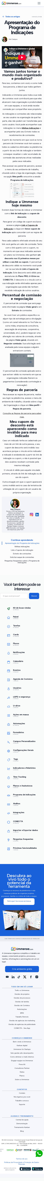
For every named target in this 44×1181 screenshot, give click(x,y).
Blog (22, 1131)
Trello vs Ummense (22, 990)
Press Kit (22, 1064)
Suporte (22, 1104)
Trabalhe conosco (22, 1101)
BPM (22, 1013)
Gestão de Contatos (22, 1005)
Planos (22, 1076)
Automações (22, 1009)
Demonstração (22, 1123)
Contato (22, 1093)
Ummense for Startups (22, 1049)
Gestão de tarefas (22, 1002)
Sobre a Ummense (22, 1079)
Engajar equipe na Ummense (22, 1060)
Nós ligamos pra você (22, 1097)
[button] (38, 3)
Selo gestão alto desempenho (22, 1053)
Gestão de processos (22, 998)
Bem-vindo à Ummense (22, 1042)
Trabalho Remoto (22, 1017)
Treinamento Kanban (22, 1127)
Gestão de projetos (22, 994)
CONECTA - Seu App (22, 1028)
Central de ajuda (22, 1120)
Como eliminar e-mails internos (22, 1057)
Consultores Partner (22, 1068)
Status (22, 1072)
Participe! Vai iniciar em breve (19, 901)
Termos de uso (21, 1159)
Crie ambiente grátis (22, 969)
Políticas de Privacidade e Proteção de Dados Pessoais (21, 1163)
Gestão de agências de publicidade (22, 1024)
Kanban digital (22, 1045)
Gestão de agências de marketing (22, 1020)
